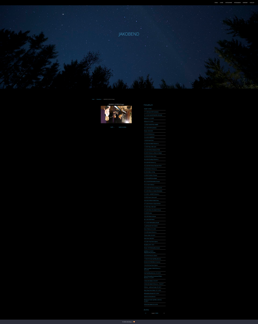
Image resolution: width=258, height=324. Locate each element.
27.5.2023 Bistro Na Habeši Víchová (152, 210)
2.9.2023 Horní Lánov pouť (150, 197)
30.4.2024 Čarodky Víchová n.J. (151, 159)
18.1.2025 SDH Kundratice (150, 127)
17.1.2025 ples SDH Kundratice (151, 112)
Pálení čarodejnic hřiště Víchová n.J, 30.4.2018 (152, 269)
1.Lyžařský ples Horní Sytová (150, 225)
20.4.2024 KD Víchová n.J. (150, 162)
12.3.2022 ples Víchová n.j (150, 232)
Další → (112, 127)
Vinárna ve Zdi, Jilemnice (149, 296)
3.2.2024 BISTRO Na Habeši (150, 178)
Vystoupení (228, 2)
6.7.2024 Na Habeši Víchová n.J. (151, 143)
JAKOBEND (129, 34)
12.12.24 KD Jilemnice (149, 134)
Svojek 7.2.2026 (148, 108)
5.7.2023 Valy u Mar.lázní (150, 206)
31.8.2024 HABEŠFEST (149, 137)
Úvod (216, 2)
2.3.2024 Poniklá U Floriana (150, 175)
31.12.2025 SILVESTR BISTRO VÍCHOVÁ (153, 115)
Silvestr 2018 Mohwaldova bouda (152, 248)
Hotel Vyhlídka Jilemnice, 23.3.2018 (152, 273)
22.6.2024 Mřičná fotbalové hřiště (152, 150)
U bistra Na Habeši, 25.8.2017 (151, 280)
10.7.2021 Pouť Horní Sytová (151, 241)
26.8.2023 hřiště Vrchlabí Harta (151, 200)
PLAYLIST (252, 2)
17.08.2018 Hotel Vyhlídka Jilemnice (152, 258)
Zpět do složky (122, 127)
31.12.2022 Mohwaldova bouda (151, 222)
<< (145, 313)
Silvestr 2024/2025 (148, 131)
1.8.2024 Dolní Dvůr (149, 140)
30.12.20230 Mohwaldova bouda (152, 181)
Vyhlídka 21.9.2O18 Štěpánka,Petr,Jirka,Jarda (149, 251)
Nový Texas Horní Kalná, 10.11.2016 (152, 290)
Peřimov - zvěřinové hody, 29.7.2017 (152, 287)
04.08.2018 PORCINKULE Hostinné (152, 262)
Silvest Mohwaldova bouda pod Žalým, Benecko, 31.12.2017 (153, 276)
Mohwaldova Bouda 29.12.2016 (151, 293)
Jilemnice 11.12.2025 (149, 118)
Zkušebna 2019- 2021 (149, 244)
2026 (157, 313)
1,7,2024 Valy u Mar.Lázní (150, 146)
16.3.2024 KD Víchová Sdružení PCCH (153, 165)
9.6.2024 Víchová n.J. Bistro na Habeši (153, 153)
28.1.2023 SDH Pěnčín (149, 219)
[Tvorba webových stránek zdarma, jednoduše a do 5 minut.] (134, 321)
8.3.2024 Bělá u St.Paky (149, 172)
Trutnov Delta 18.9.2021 (149, 235)
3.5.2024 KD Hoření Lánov (150, 156)
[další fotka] (138, 114)
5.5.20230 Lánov (148, 213)
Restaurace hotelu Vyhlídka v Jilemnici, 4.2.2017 (153, 300)
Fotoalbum (237, 2)
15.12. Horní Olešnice (149, 184)
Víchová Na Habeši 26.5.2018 (151, 304)
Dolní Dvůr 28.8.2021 (149, 238)
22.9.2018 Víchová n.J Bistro (150, 255)
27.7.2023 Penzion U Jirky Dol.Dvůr (152, 203)
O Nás (221, 2)
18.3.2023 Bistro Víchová (150, 216)
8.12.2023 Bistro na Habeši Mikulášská (153, 191)
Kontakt (245, 2)
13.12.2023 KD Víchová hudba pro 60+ (153, 187)
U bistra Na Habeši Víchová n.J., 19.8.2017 (154, 284)
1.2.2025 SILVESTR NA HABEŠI (151, 124)
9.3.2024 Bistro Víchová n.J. (150, 169)
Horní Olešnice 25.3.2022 (150, 229)
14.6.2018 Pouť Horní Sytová (151, 265)
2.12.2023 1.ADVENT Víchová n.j (151, 194)
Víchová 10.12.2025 (148, 121)
